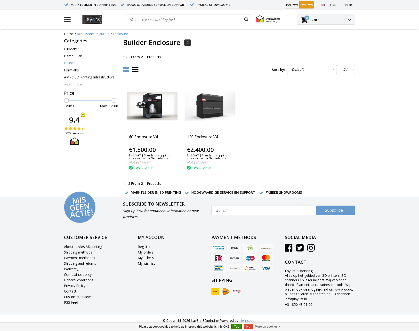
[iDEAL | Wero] (218, 258)
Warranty (71, 269)
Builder (104, 33)
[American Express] (218, 248)
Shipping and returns (80, 263)
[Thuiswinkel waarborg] (268, 19)
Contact (70, 291)
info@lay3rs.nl (296, 299)
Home (69, 33)
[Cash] (250, 248)
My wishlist (146, 263)
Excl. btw (306, 5)
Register (144, 246)
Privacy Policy (74, 285)
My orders (146, 252)
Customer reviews (78, 296)
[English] (323, 4)
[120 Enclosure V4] (210, 106)
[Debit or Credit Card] (266, 248)
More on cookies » (267, 326)
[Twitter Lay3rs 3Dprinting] (300, 249)
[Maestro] (250, 258)
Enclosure (120, 33)
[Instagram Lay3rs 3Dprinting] (311, 249)
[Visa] (266, 268)
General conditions (78, 280)
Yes (236, 326)
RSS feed (71, 302)
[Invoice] (234, 258)
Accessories (86, 33)
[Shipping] (215, 291)
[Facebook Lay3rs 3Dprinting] (288, 249)
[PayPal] (234, 268)
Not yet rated (139, 162)
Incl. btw (292, 5)
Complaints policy (78, 274)
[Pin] (250, 268)
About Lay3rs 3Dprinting (83, 246)
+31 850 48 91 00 (298, 304)
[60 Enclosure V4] (152, 106)
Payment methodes (79, 257)
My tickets (146, 257)
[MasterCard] (266, 258)
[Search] (246, 19)
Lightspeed (248, 320)
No (248, 326)
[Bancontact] (218, 268)
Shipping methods (78, 252)
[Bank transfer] (234, 248)
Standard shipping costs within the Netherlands (149, 156)
